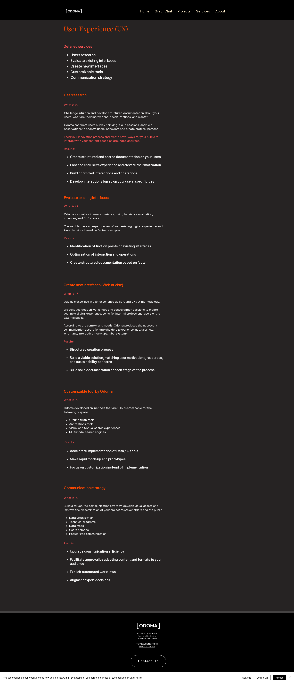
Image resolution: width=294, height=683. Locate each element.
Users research (83, 55)
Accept (279, 677)
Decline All (262, 677)
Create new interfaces (88, 66)
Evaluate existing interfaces (93, 60)
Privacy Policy (134, 677)
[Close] (290, 677)
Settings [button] (246, 677)
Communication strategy (91, 77)
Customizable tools (86, 72)
